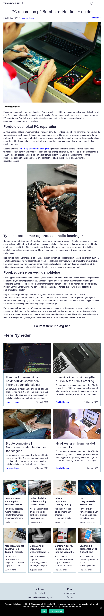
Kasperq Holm (27, 18)
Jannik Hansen (13, 402)
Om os (70, 597)
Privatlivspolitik (56, 611)
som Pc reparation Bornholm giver (34, 149)
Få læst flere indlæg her (52, 326)
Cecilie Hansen (62, 402)
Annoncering (69, 593)
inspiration (96, 18)
